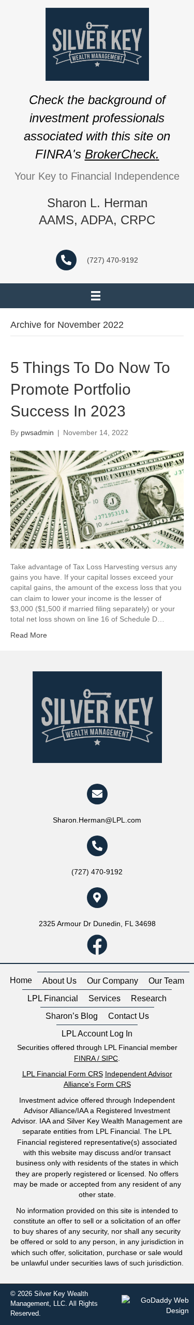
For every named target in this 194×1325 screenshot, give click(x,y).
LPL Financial (52, 998)
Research (149, 998)
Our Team (166, 980)
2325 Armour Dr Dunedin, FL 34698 (97, 923)
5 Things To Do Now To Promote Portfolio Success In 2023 (90, 389)
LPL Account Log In (97, 1033)
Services (104, 998)
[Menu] (95, 295)
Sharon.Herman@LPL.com (97, 820)
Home (21, 980)
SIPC (109, 1058)
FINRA (84, 1058)
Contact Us (128, 1016)
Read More (28, 635)
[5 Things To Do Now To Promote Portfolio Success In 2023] (97, 499)
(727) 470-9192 (112, 260)
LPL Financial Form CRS (62, 1074)
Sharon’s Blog (72, 1016)
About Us (59, 980)
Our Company (112, 980)
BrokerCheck (120, 154)
